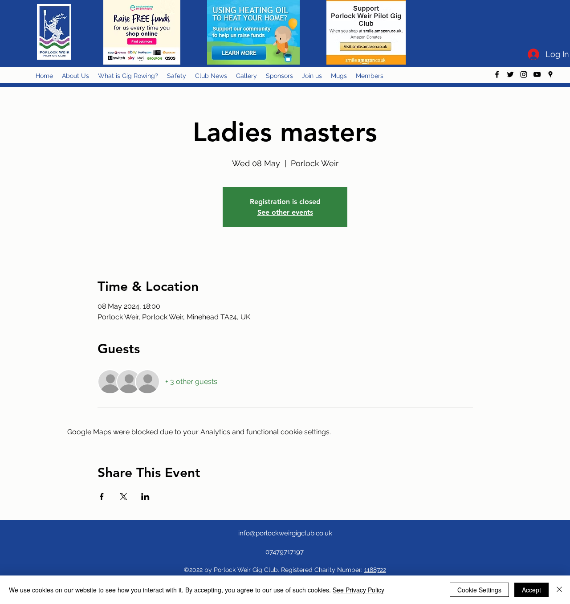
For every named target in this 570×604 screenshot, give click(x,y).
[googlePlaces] (550, 74)
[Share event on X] (123, 496)
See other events (285, 212)
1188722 (375, 569)
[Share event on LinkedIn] (145, 496)
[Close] (559, 590)
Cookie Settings (479, 589)
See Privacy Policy (358, 589)
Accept (531, 589)
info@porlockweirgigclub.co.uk (285, 533)
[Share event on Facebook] (102, 496)
